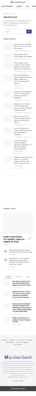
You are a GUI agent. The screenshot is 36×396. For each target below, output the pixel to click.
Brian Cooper (19, 50)
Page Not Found (12, 13)
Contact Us (12, 340)
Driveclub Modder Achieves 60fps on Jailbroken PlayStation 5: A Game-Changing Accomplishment (23, 145)
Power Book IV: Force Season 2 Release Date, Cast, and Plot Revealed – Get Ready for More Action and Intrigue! (19, 261)
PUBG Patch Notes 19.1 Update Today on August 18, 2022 (13, 239)
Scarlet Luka (19, 59)
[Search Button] (29, 31)
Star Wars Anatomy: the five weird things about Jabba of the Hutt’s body (21, 283)
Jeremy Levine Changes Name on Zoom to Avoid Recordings (22, 46)
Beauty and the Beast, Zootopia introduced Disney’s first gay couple (20, 251)
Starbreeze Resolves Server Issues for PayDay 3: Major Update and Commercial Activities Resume (23, 79)
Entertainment (7, 6)
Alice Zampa (18, 100)
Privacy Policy (21, 340)
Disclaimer (30, 340)
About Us (4, 340)
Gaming (19, 6)
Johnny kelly (19, 71)
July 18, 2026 (28, 50)
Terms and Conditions (22, 342)
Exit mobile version (18, 389)
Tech (27, 6)
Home (5, 13)
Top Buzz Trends (13, 377)
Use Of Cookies (17, 344)
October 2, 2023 (29, 71)
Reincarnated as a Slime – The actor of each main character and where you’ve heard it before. (21, 294)
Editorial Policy (10, 342)
